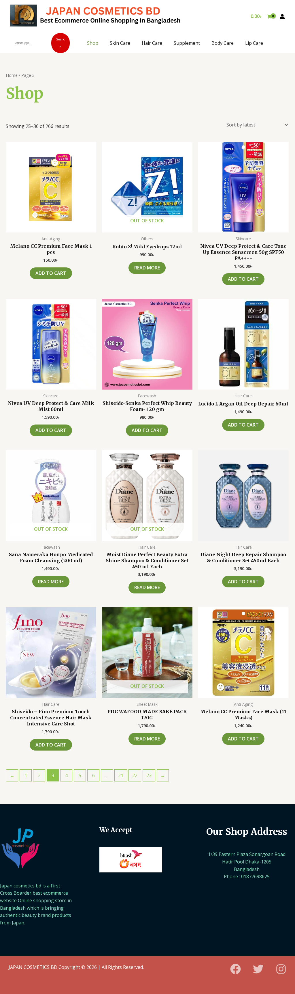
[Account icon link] (282, 16)
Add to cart (50, 273)
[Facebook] (235, 969)
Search (60, 43)
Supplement (187, 43)
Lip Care (254, 43)
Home (12, 75)
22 (134, 775)
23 (149, 775)
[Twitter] (258, 969)
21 (120, 775)
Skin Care (120, 43)
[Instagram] (281, 969)
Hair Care (152, 43)
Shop (92, 43)
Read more (147, 268)
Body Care (222, 43)
